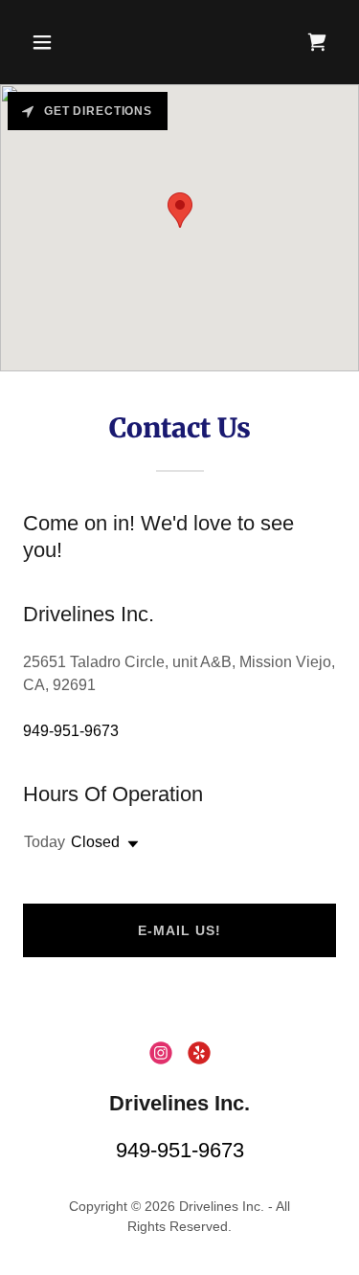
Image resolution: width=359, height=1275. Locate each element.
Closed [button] (95, 842)
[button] (46, 42)
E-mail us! (179, 930)
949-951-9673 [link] (71, 731)
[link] (317, 42)
